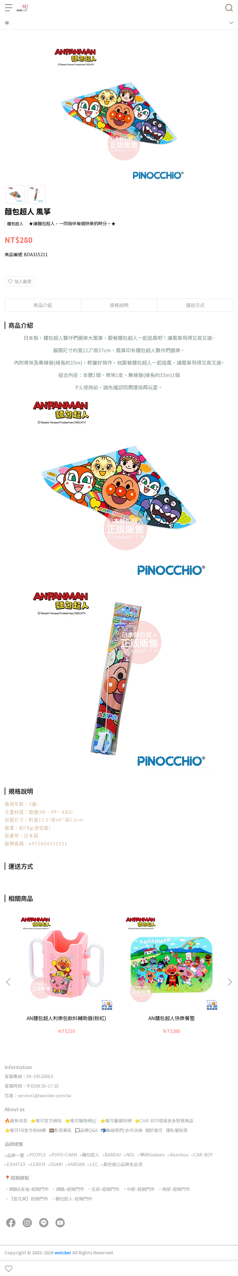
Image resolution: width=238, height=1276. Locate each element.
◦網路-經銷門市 (68, 1189)
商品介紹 (42, 305)
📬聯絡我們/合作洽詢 (121, 1130)
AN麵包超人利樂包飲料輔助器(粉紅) (66, 1018)
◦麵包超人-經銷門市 (71, 1198)
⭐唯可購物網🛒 (81, 1120)
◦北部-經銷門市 (103, 1189)
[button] (229, 982)
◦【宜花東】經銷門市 (26, 1198)
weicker (63, 1252)
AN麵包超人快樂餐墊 (171, 1018)
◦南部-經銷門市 (174, 1189)
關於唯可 (154, 1130)
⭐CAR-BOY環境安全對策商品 (163, 1120)
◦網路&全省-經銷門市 (27, 1189)
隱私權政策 (176, 1130)
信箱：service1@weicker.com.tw (38, 1095)
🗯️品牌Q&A (86, 1130)
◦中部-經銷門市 (138, 1189)
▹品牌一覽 (14, 1155)
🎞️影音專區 (60, 1130)
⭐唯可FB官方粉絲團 (25, 1130)
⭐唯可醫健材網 (115, 1120)
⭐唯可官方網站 (46, 1120)
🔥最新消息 (16, 1120)
